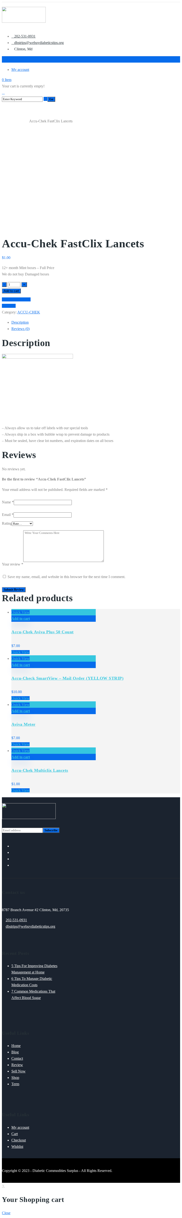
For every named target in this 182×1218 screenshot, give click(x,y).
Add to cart (11, 291)
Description (20, 322)
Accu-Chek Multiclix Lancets (39, 770)
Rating (7, 523)
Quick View (20, 612)
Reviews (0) (20, 329)
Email (8, 515)
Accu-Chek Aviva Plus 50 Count (42, 632)
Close (6, 1213)
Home (6, 121)
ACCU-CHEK (19, 121)
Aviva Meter (23, 724)
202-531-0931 (16, 920)
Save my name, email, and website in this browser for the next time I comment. (66, 577)
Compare (9, 306)
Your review (12, 564)
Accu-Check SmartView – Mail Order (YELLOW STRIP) (67, 678)
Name (8, 502)
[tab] (95, 322)
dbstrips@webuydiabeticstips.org (30, 926)
